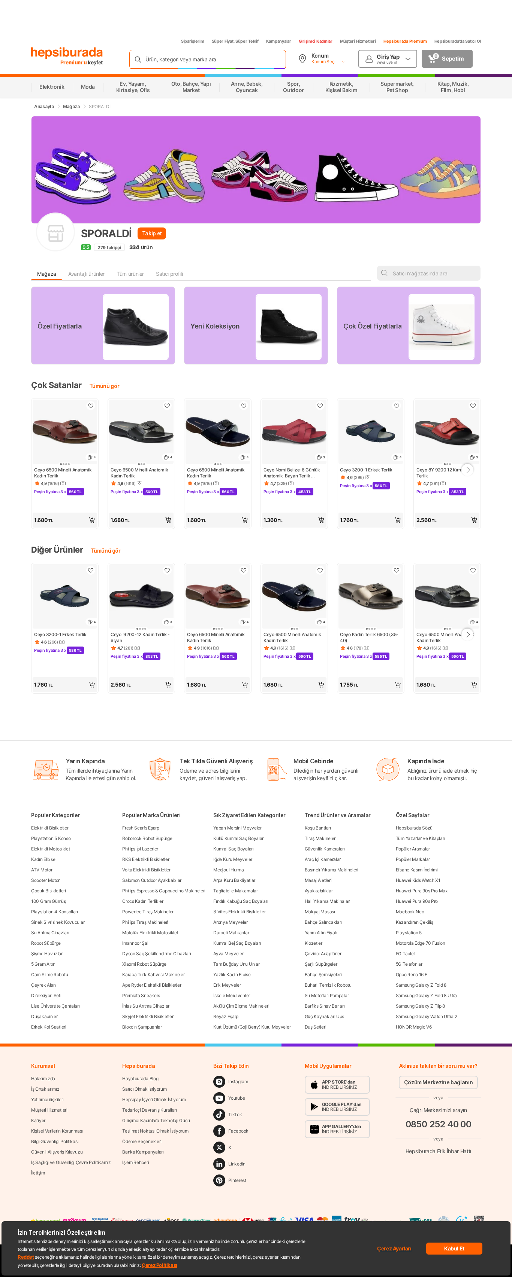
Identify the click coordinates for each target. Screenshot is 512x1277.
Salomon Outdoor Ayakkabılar (151, 880)
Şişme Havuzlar (47, 953)
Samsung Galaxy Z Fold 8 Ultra (426, 995)
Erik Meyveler (227, 985)
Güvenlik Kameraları (325, 849)
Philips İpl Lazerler (140, 849)
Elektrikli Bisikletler (49, 828)
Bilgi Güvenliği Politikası (54, 1141)
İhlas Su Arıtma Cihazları (146, 1006)
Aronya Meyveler (230, 922)
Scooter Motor (45, 880)
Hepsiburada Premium (405, 41)
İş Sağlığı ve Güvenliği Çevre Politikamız (71, 1162)
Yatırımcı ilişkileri (47, 1099)
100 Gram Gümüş (48, 901)
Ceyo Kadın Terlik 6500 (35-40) (369, 637)
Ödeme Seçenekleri (142, 1141)
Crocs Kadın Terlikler (142, 901)
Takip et (152, 233)
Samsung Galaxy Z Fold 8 (421, 985)
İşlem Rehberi (135, 1162)
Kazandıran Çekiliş (414, 922)
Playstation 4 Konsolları (54, 911)
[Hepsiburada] (67, 53)
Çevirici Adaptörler (323, 953)
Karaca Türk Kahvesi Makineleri (154, 974)
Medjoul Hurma (228, 870)
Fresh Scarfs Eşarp (140, 828)
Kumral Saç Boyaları (233, 849)
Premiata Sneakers (141, 995)
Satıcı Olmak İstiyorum (144, 1089)
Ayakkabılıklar (319, 890)
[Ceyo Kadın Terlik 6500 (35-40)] (370, 597)
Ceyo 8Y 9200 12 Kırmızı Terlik (442, 473)
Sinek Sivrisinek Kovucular (57, 922)
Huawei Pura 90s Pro (417, 901)
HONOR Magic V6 (414, 1027)
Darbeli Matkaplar (231, 932)
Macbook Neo (410, 911)
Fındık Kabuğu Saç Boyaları (240, 901)
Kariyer (38, 1120)
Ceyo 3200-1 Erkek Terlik (366, 470)
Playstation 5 (409, 932)
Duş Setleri (315, 1027)
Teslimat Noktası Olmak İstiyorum (155, 1131)
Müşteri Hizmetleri (358, 41)
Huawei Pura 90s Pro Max (422, 890)
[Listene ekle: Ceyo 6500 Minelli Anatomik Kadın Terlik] (90, 405)
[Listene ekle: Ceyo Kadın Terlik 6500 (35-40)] (396, 570)
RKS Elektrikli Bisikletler (145, 859)
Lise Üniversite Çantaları (55, 1006)
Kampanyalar (278, 41)
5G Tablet (405, 953)
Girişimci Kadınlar (315, 41)
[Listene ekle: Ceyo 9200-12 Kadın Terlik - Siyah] (167, 570)
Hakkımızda (43, 1078)
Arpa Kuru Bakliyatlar (234, 880)
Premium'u (74, 62)
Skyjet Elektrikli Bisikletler (147, 1016)
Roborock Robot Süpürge (147, 838)
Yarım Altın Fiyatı (321, 932)
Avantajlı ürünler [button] (86, 274)
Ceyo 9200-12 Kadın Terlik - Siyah (141, 637)
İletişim (38, 1173)
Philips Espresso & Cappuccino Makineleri (163, 890)
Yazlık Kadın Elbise (231, 974)
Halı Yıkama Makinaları (327, 901)
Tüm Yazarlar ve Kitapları (420, 838)
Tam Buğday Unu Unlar (236, 964)
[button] (65, 520)
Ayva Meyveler (228, 953)
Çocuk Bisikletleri (48, 890)
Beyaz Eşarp (225, 1016)
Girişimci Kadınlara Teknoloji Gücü (156, 1120)
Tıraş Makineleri (321, 838)
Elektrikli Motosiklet (50, 849)
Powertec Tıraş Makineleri (148, 911)
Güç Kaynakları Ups (324, 1016)
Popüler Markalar (413, 859)
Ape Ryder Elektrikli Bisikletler (151, 985)
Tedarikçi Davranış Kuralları (149, 1110)
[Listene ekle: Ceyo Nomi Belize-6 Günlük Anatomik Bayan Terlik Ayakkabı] (320, 405)
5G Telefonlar (409, 964)
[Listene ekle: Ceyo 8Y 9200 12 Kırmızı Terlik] (473, 405)
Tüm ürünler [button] (130, 274)
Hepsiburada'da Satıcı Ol (457, 41)
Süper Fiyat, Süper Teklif (235, 41)
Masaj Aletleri (318, 880)
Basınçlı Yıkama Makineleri (331, 870)
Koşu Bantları (318, 828)
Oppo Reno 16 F (411, 974)
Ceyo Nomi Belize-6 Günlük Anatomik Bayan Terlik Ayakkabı (292, 473)
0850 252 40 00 (439, 1124)
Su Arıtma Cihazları (50, 932)
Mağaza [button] (46, 274)
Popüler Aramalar (413, 849)
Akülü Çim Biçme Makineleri (241, 1006)
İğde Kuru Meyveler (232, 859)
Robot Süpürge (46, 943)
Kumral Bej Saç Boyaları (237, 943)
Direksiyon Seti (46, 995)
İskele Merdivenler (231, 995)
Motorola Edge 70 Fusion (420, 943)
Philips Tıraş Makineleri (145, 922)
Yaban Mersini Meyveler (237, 828)
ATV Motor (41, 870)
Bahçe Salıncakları (323, 922)
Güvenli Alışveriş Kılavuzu (56, 1152)
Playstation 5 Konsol (51, 838)
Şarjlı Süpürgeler (321, 964)
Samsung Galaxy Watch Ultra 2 (426, 1016)
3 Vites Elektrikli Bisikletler (239, 911)
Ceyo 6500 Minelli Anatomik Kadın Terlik (63, 473)
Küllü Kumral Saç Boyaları (239, 838)
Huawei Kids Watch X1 (418, 880)
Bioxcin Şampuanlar (142, 1027)
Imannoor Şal (135, 943)
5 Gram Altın (43, 964)
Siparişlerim (192, 41)
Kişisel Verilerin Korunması (57, 1131)
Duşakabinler (44, 1016)
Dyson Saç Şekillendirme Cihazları (156, 953)
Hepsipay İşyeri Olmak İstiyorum (154, 1099)
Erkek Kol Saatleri (48, 1027)
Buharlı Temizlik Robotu (328, 985)
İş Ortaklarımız (45, 1089)
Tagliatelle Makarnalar (235, 890)
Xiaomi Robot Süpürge (144, 964)
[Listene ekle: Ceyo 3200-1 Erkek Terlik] (396, 405)
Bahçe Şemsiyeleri (323, 974)
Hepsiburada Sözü (414, 828)
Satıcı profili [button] (169, 274)
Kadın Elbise (43, 859)
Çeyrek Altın (43, 985)
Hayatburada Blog (140, 1078)
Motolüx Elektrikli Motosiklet (150, 932)
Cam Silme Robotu (49, 974)
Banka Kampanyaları (143, 1152)
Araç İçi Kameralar (323, 859)
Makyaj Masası (320, 911)
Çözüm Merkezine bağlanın (438, 1082)
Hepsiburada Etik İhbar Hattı (438, 1151)
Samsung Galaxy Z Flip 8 (420, 1006)
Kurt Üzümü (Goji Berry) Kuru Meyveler (251, 1027)
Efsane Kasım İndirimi (417, 870)
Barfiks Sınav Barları (325, 1006)
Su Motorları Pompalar (327, 995)
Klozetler (313, 943)
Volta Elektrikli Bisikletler (146, 870)
